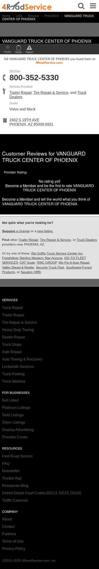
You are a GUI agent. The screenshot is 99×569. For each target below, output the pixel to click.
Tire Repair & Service (50, 93)
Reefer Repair (13, 337)
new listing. (45, 231)
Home (6, 15)
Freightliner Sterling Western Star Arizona (32, 258)
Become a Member (20, 185)
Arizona (33, 15)
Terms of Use (12, 541)
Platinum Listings (16, 408)
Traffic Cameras (15, 500)
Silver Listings (13, 422)
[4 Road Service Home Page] (27, 5)
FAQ (5, 463)
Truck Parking (13, 374)
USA (19, 15)
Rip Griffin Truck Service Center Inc (57, 253)
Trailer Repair (20, 93)
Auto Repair (12, 352)
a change (16, 231)
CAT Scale (27, 262)
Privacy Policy (13, 549)
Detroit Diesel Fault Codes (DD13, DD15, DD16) (41, 493)
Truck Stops (11, 345)
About (7, 519)
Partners (9, 534)
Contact (8, 527)
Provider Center (15, 437)
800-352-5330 (34, 78)
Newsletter (11, 471)
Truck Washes (13, 381)
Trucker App (12, 478)
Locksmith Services (18, 367)
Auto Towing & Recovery (22, 359)
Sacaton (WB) (31, 272)
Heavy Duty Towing (18, 330)
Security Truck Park (50, 267)
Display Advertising (18, 430)
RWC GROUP (47, 262)
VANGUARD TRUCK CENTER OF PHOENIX (44, 156)
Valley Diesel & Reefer (18, 267)
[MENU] (93, 6)
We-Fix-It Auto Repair (74, 262)
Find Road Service (17, 456)
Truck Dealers (87, 240)
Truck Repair (12, 308)
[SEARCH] (81, 6)
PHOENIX (51, 15)
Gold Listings (12, 415)
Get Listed (10, 400)
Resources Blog (15, 486)
